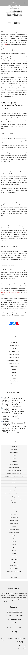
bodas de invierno (14, 464)
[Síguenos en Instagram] (16, 632)
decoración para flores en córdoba (14, 500)
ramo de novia (14, 559)
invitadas (14, 544)
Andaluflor (14, 449)
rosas (14, 574)
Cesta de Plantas (14, 354)
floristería (14, 526)
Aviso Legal (22, 646)
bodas (14, 455)
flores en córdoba (14, 517)
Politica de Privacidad (20, 642)
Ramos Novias (14, 381)
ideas (14, 538)
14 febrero (14, 446)
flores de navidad (14, 514)
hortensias (14, 535)
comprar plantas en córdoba (14, 473)
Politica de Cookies (20, 638)
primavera (14, 556)
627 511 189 (19, 615)
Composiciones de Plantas (14, 360)
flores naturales (14, 520)
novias (14, 553)
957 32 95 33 (11, 615)
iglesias (14, 541)
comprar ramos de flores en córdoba (14, 476)
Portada (14, 378)
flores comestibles (14, 511)
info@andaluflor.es (15, 619)
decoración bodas (14, 488)
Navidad (14, 375)
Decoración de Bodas (14, 363)
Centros (14, 348)
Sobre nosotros (14, 384)
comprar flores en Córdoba (14, 470)
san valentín (14, 577)
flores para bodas (14, 523)
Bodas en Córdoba (14, 467)
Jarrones (14, 372)
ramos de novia (14, 568)
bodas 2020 (14, 461)
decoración (14, 485)
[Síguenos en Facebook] (13, 632)
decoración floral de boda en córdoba (14, 494)
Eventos (14, 369)
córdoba (14, 482)
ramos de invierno (14, 565)
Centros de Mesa (14, 351)
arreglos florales (14, 452)
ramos (14, 562)
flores (14, 505)
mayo (14, 547)
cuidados (14, 479)
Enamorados (14, 366)
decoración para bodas (14, 497)
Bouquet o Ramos (14, 345)
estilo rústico (14, 502)
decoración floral (14, 491)
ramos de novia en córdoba (14, 571)
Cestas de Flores (14, 357)
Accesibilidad (22, 649)
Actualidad (14, 342)
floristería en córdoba (14, 532)
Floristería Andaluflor (14, 529)
